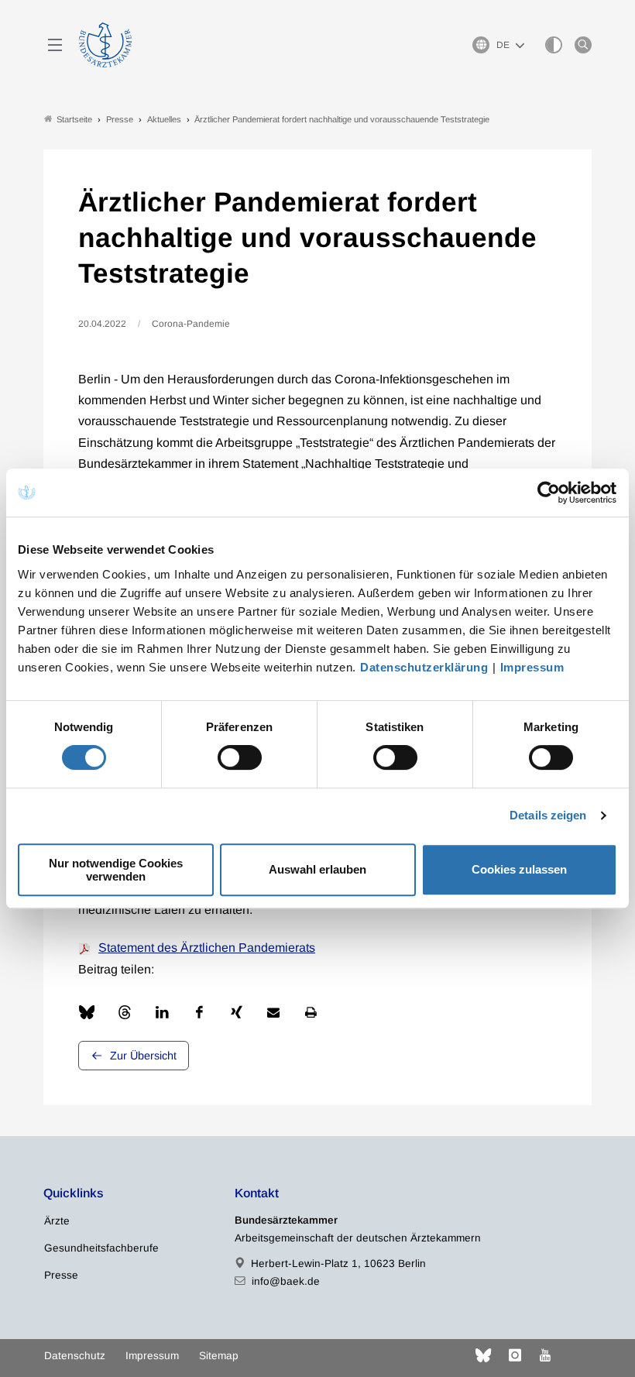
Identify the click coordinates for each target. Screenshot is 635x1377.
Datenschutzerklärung (424, 667)
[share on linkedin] (162, 1012)
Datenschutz (74, 1356)
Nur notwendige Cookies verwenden (116, 870)
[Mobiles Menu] (55, 45)
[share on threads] (124, 1012)
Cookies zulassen (519, 869)
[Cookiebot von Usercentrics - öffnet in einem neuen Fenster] (549, 492)
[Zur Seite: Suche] (583, 44)
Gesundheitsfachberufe (101, 1248)
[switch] (240, 757)
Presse (61, 1275)
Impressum (532, 667)
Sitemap (219, 1356)
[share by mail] (273, 1012)
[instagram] (515, 1355)
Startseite (74, 119)
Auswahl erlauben (317, 869)
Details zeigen (548, 815)
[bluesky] (483, 1355)
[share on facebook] (199, 1012)
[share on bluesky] (86, 1012)
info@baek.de (286, 1281)
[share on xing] (236, 1012)
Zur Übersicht (143, 1055)
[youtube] (545, 1355)
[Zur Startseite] (105, 45)
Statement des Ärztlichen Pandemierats (206, 947)
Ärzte (57, 1221)
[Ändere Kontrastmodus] (553, 44)
